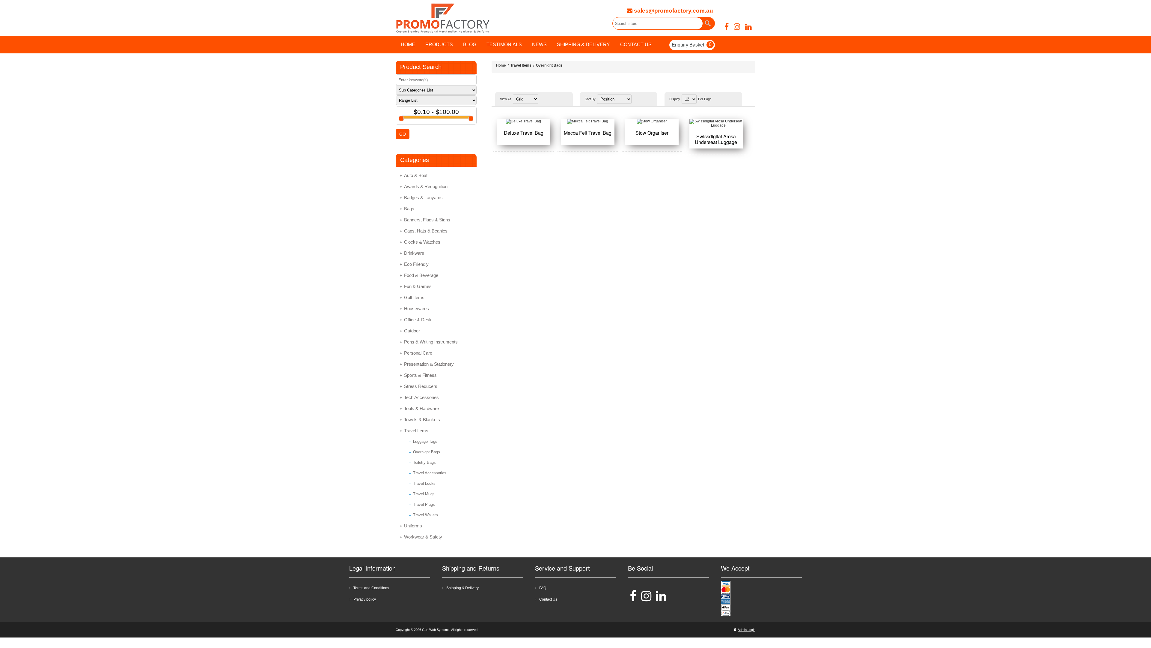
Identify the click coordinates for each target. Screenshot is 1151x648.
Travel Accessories (429, 473)
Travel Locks (424, 483)
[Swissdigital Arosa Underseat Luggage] (716, 123)
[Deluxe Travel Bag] (523, 121)
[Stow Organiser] (652, 121)
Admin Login (746, 630)
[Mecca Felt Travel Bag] (587, 121)
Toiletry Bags (424, 462)
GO (402, 134)
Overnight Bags (426, 452)
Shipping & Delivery (462, 588)
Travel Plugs (424, 504)
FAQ (542, 588)
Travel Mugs (424, 494)
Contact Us (548, 599)
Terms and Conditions (371, 588)
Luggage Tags (425, 441)
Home (501, 65)
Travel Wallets (425, 515)
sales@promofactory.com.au (672, 11)
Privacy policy (364, 599)
